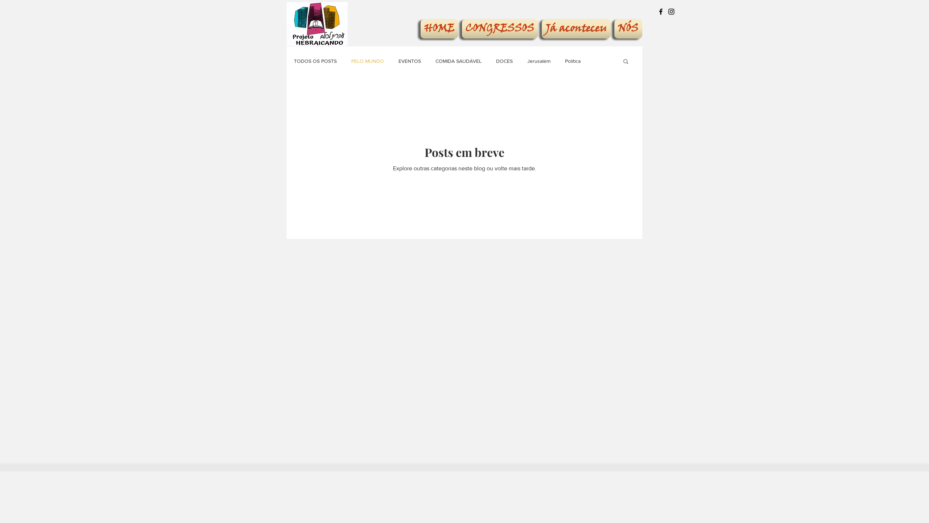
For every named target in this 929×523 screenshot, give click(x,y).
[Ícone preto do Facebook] (661, 12)
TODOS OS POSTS (315, 61)
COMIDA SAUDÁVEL (458, 61)
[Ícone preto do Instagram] (671, 12)
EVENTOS (409, 61)
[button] (625, 62)
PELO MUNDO (367, 61)
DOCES (504, 61)
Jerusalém (539, 61)
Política (573, 61)
